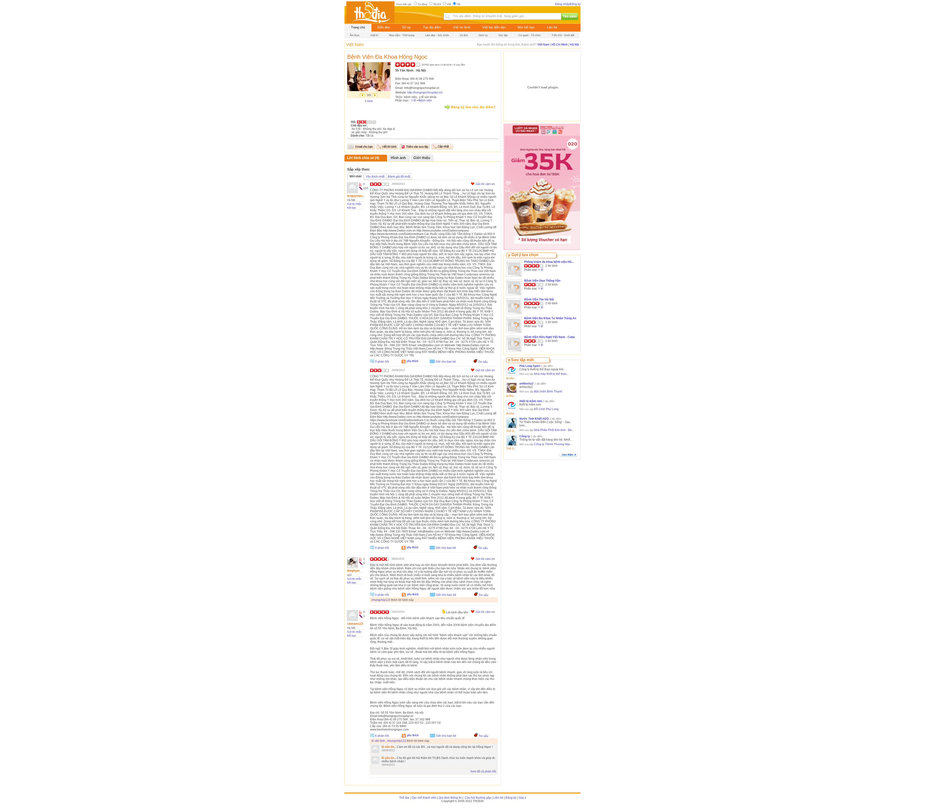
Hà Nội (574, 44)
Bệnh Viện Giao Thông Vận (542, 280)
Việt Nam (355, 44)
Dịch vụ (483, 35)
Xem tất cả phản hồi (483, 771)
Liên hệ (552, 27)
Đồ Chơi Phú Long (546, 409)
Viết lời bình (461, 27)
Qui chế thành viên (424, 797)
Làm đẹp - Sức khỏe (437, 35)
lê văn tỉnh (378, 741)
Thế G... (511, 431)
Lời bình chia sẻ (360, 158)
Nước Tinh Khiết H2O (534, 418)
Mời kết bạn (526, 27)
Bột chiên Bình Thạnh (548, 391)
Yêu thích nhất (375, 176)
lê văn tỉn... (389, 747)
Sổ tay (406, 27)
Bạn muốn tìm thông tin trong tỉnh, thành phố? (507, 44)
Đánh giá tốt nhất (399, 176)
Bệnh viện (425, 100)
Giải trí (374, 35)
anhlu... (511, 396)
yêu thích (412, 361)
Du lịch (464, 35)
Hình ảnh (398, 158)
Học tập (503, 35)
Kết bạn (351, 207)
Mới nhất (356, 176)
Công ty (524, 436)
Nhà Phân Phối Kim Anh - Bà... (554, 430)
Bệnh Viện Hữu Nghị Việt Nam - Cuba (549, 337)
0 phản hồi (382, 361)
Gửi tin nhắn (354, 203)
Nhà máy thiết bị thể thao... (551, 374)
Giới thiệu (421, 158)
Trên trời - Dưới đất (563, 35)
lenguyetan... (355, 196)
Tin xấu (483, 362)
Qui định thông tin (450, 797)
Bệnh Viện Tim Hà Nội (539, 299)
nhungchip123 (380, 600)
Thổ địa (404, 797)
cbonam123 (355, 623)
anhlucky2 (526, 383)
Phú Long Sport (529, 366)
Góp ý (522, 797)
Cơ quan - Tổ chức (529, 35)
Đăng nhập (562, 4)
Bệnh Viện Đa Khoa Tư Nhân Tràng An (550, 318)
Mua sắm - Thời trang (401, 35)
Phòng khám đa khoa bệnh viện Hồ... (549, 262)
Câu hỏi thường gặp (477, 797)
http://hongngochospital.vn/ (425, 92)
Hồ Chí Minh (559, 44)
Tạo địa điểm (432, 27)
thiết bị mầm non (530, 401)
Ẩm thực (355, 35)
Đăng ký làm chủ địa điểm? (473, 107)
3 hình (369, 101)
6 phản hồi (382, 735)
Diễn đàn (383, 27)
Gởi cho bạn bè (446, 361)
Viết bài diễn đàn (494, 27)
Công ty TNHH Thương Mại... (553, 444)
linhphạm (353, 570)
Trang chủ (358, 27)
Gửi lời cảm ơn (485, 184)
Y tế (413, 100)
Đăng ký (575, 4)
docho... (511, 378)
